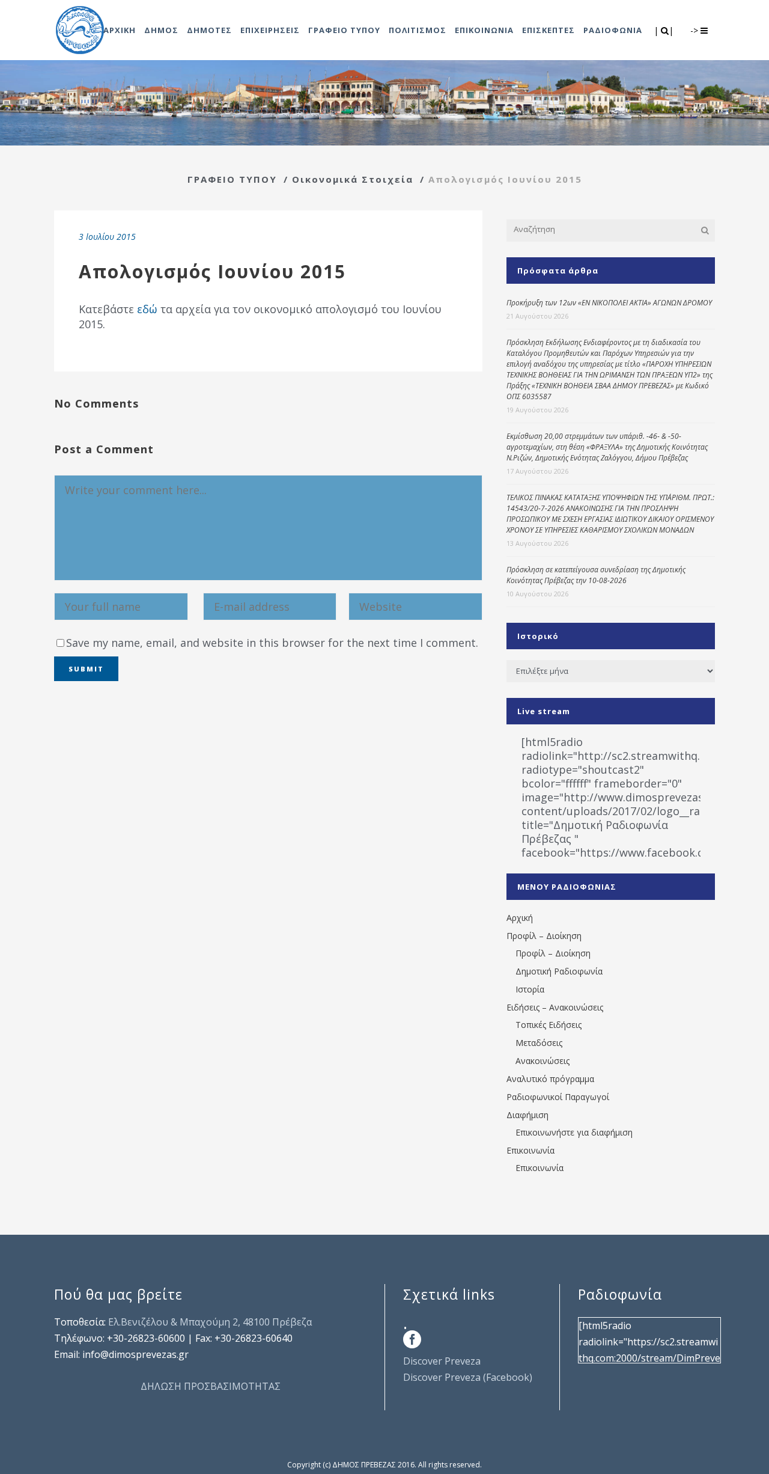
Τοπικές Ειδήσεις (548, 1024)
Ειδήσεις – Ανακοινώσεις (554, 1007)
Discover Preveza (442, 1361)
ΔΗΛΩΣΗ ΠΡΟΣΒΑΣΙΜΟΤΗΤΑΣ (211, 1386)
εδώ (147, 309)
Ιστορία (529, 989)
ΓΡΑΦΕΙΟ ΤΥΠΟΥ (232, 179)
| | (665, 30)
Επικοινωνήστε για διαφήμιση (574, 1132)
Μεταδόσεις (538, 1042)
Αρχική (519, 917)
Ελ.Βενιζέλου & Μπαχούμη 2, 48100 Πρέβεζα (210, 1322)
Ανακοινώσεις (542, 1060)
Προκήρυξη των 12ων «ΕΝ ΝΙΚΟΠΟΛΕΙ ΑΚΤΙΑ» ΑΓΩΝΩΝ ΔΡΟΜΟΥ (609, 303)
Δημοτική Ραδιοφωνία (559, 971)
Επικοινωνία (530, 1150)
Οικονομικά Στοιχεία (352, 179)
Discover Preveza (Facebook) (467, 1377)
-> (695, 30)
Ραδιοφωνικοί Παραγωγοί (557, 1096)
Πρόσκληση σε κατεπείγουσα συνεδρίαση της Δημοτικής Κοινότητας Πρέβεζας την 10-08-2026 (595, 575)
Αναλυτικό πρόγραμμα (550, 1078)
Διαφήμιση (527, 1115)
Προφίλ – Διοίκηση (544, 935)
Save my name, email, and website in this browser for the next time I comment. (272, 642)
